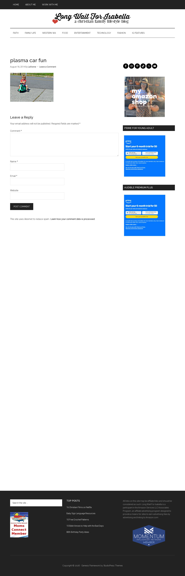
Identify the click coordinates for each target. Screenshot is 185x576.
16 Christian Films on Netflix (79, 507)
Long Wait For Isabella (92, 18)
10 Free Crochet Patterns (77, 519)
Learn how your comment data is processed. (72, 219)
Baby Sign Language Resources (80, 513)
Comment (16, 131)
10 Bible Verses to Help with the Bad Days (85, 526)
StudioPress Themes (113, 565)
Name (14, 161)
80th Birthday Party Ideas (77, 532)
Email (13, 176)
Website (14, 190)
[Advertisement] (92, 44)
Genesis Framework (90, 565)
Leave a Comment (47, 67)
